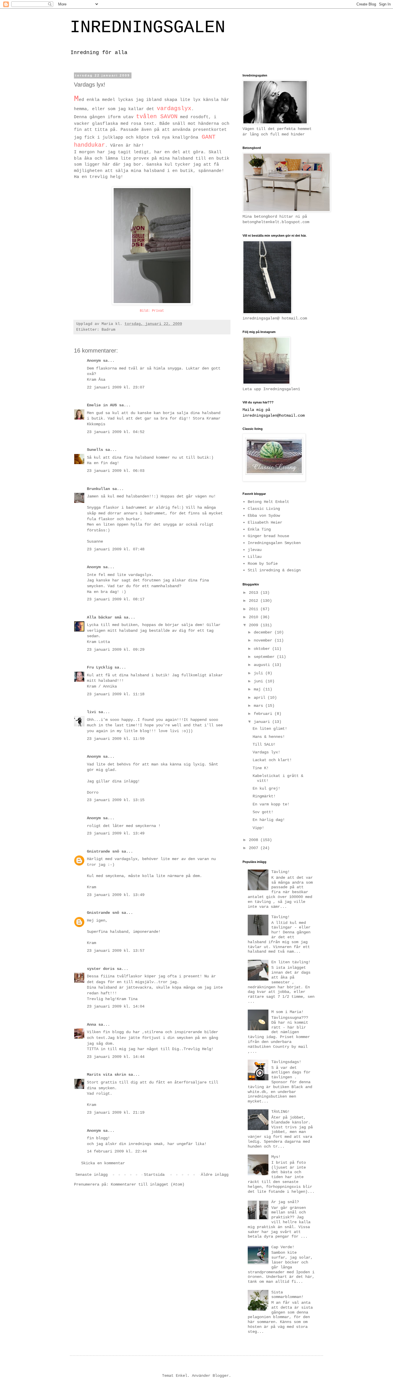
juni (259, 681)
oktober (263, 648)
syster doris (101, 968)
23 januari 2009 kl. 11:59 (115, 738)
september (265, 656)
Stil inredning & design (274, 570)
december (264, 632)
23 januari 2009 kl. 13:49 (115, 833)
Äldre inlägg (214, 1174)
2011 (254, 609)
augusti (263, 665)
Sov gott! (263, 812)
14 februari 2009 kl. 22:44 (117, 1151)
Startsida (154, 1174)
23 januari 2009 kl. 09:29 (115, 649)
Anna (91, 1024)
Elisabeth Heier (265, 522)
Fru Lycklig (99, 667)
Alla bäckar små (104, 617)
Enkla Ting (259, 529)
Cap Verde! (282, 1247)
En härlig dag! (269, 819)
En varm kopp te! (271, 804)
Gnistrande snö (103, 851)
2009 (254, 625)
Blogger (221, 1375)
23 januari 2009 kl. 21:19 (115, 1112)
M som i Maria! (287, 1012)
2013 (254, 592)
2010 (254, 617)
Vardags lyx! (266, 752)
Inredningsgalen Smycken (274, 543)
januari (263, 721)
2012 (254, 600)
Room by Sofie (263, 563)
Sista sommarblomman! (287, 1294)
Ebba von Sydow (264, 515)
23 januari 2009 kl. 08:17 (115, 599)
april (261, 697)
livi (91, 712)
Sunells (96, 449)
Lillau (255, 556)
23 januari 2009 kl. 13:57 (115, 950)
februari (264, 713)
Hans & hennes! (269, 736)
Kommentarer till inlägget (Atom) (147, 1184)
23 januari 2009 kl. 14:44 (115, 1056)
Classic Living (264, 508)
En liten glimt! (270, 728)
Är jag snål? (285, 1202)
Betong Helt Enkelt (268, 501)
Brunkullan (98, 489)
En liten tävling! (290, 962)
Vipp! (258, 828)
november (264, 640)
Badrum (108, 330)
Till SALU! (264, 744)
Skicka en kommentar (103, 1163)
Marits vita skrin (106, 1074)
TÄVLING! (280, 1111)
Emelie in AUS (102, 405)
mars (259, 705)
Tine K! (261, 768)
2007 (254, 848)
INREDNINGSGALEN (147, 27)
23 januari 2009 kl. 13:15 (115, 800)
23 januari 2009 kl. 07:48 (115, 549)
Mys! (276, 1156)
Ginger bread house (268, 536)
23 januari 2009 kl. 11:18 (115, 694)
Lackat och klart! (272, 760)
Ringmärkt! (264, 796)
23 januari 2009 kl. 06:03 (115, 470)
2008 (254, 840)
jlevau (255, 549)
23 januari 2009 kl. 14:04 (115, 1006)
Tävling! (280, 872)
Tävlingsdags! (286, 1062)
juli (259, 673)
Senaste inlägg (91, 1174)
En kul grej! (266, 788)
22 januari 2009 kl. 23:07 (115, 387)
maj (258, 689)
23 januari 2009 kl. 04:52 (115, 432)
